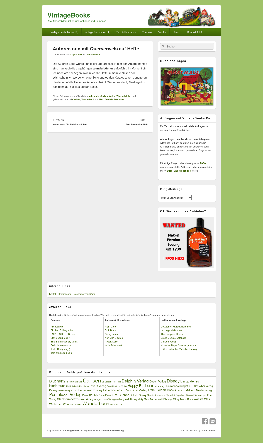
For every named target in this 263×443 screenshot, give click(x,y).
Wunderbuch (87, 99)
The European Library (172, 334)
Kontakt (53, 294)
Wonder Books (72, 404)
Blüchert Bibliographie (62, 330)
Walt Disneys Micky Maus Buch (175, 399)
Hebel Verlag (157, 386)
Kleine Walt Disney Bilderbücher (98, 390)
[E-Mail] (213, 421)
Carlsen (76, 99)
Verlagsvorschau (101, 399)
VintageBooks (68, 14)
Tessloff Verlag (84, 399)
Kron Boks (126, 390)
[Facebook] (205, 421)
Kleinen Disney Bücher (67, 390)
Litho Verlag (139, 390)
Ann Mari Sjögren (114, 337)
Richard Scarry (138, 395)
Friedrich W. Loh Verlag (117, 386)
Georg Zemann (112, 334)
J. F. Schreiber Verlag (201, 386)
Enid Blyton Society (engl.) (64, 341)
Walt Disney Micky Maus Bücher (141, 399)
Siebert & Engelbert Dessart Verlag (183, 395)
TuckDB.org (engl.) (60, 349)
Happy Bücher (139, 385)
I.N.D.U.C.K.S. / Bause (63, 334)
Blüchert (56, 381)
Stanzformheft (66, 399)
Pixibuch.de (57, 326)
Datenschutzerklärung (84, 294)
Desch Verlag (157, 381)
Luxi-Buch (181, 390)
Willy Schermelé (113, 345)
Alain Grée (110, 326)
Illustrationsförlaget (176, 386)
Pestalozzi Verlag (65, 394)
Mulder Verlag (204, 390)
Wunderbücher (124, 96)
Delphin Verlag (135, 381)
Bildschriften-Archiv (61, 345)
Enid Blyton (84, 386)
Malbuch (190, 390)
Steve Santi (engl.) (60, 337)
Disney (173, 381)
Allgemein (94, 96)
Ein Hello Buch (72, 386)
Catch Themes (208, 430)
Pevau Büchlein (90, 395)
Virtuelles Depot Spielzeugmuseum (179, 345)
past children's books (61, 352)
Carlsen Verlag (107, 96)
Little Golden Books (162, 389)
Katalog (53, 390)
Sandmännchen (156, 395)
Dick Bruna (110, 330)
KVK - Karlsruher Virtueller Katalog (179, 349)
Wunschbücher (116, 404)
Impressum (65, 294)
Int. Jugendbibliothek (171, 330)
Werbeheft (55, 404)
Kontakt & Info (195, 32)
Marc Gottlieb (93, 54)
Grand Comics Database (173, 337)
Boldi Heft (68, 381)
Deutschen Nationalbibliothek (176, 326)
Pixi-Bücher (120, 394)
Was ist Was (202, 399)
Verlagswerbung (116, 399)
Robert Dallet (111, 341)
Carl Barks (77, 381)
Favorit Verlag (97, 386)
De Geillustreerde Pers (111, 381)
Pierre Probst (105, 395)
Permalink (119, 99)
